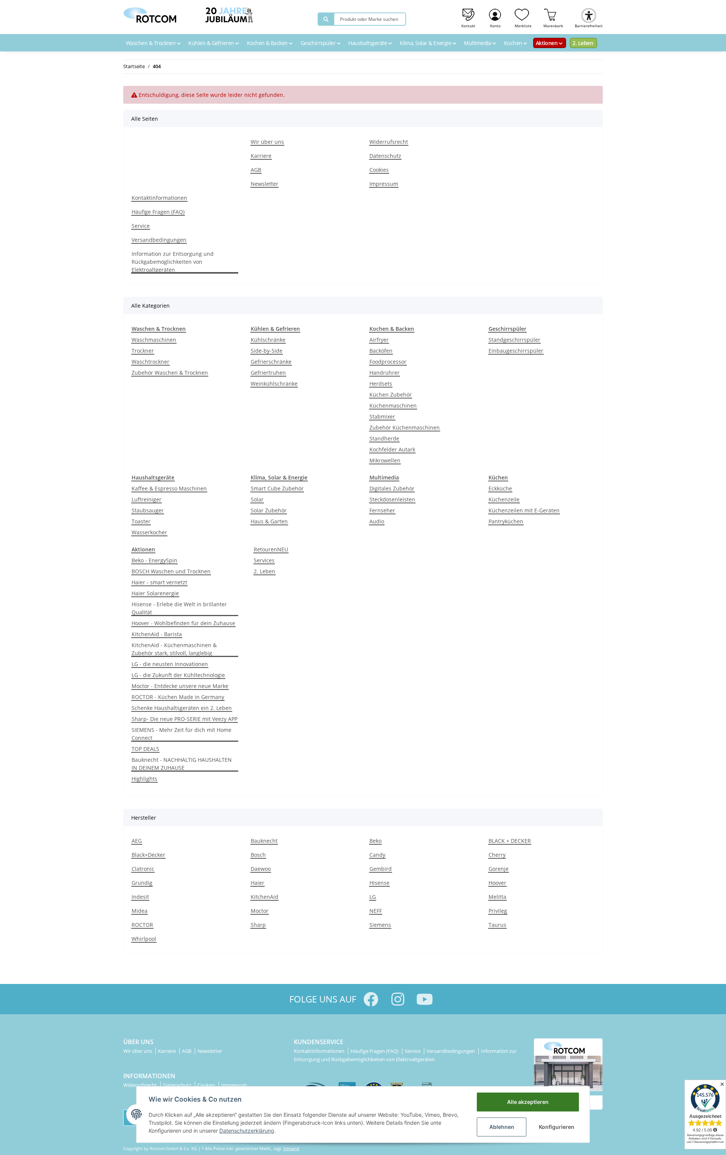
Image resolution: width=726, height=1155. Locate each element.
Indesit (140, 896)
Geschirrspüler (319, 43)
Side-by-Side (266, 350)
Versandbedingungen (159, 239)
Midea (139, 910)
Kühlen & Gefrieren (211, 43)
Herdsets (380, 383)
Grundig (142, 882)
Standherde (384, 438)
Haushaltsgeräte (368, 43)
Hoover (497, 882)
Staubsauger (148, 510)
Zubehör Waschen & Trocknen (170, 372)
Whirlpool (144, 938)
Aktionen (547, 43)
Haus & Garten (269, 521)
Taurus (497, 924)
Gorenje (499, 868)
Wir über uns (267, 141)
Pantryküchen (506, 521)
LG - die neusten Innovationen (170, 664)
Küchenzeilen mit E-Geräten (524, 510)
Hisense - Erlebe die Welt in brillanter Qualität (179, 608)
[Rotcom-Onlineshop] (149, 13)
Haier (257, 882)
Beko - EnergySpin (154, 560)
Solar (257, 499)
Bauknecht (264, 840)
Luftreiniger (146, 499)
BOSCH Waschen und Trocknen (171, 571)
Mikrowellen (384, 460)
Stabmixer (382, 416)
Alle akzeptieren (528, 1102)
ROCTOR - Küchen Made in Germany (178, 696)
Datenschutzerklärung (246, 1130)
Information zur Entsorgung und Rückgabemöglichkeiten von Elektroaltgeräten (173, 261)
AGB (256, 169)
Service (141, 225)
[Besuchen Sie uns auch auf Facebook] (370, 999)
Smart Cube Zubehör (277, 488)
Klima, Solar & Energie (426, 43)
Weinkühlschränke (274, 383)
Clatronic (143, 868)
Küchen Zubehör (390, 394)
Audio (376, 521)
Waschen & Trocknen (151, 43)
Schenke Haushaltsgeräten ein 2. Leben (182, 707)
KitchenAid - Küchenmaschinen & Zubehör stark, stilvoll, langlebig (174, 649)
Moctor (259, 910)
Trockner (143, 350)
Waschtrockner (150, 361)
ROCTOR (142, 924)
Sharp (258, 924)
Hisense (379, 882)
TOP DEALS (145, 748)
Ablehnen (501, 1127)
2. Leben (582, 43)
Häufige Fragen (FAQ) (158, 211)
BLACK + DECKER (510, 840)
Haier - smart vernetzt (159, 582)
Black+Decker (148, 854)
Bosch (258, 854)
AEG (137, 840)
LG (372, 896)
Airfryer (379, 339)
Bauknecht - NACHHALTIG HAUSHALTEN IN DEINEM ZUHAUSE (182, 763)
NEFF (375, 910)
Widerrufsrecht (388, 141)
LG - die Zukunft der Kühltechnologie (178, 675)
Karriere (261, 155)
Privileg (498, 910)
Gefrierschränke (271, 361)
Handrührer (384, 372)
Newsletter (264, 183)
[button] (495, 17)
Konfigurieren (556, 1127)
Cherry (497, 854)
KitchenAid (264, 896)
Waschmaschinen (154, 339)
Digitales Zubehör (391, 488)
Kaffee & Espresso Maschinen (169, 488)
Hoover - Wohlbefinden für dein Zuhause (183, 623)
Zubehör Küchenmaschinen (404, 427)
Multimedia (478, 43)
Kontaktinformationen (159, 197)
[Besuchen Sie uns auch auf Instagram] (397, 999)
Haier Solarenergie (155, 593)
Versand (291, 1148)
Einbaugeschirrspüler (516, 350)
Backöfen (380, 350)
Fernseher (382, 510)
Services (264, 560)
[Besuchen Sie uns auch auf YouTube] (424, 999)
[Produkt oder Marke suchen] (326, 19)
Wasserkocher (149, 532)
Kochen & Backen (268, 43)
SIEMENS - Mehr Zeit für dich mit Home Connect (181, 733)
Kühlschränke (268, 339)
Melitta (497, 896)
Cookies (379, 169)
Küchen (513, 43)
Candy (377, 854)
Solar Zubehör (269, 510)
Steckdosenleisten (392, 499)
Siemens (380, 924)
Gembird (380, 868)
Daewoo (261, 868)
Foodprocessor (387, 361)
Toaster (141, 521)
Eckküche (500, 488)
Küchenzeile (504, 499)
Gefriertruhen (268, 372)
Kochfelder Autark (392, 449)
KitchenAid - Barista (157, 634)
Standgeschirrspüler (514, 339)
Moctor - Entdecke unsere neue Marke (180, 686)
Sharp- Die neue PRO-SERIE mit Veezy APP (184, 718)
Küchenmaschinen (393, 405)
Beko (375, 840)
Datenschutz (385, 155)
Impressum (383, 183)
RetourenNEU (271, 549)
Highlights (144, 778)
